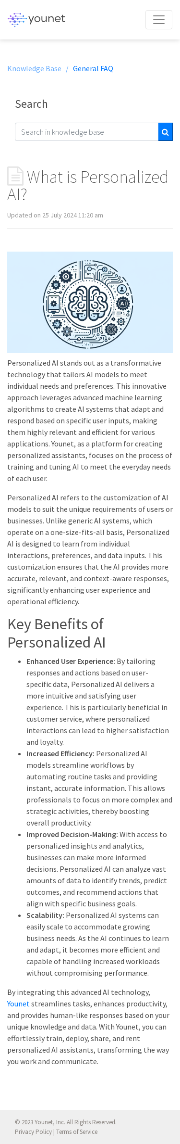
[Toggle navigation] (158, 19)
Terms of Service (76, 1132)
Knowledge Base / (38, 68)
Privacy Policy (33, 1132)
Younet (18, 1003)
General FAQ (93, 68)
